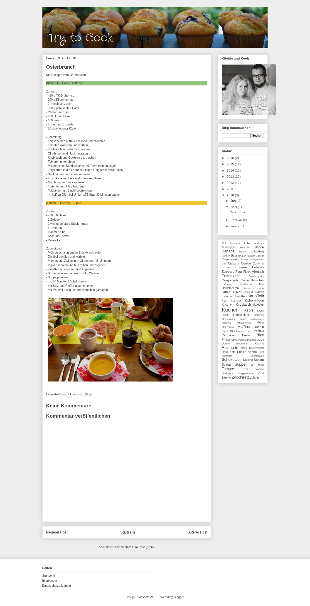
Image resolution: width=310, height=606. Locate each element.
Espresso (228, 271)
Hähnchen (257, 280)
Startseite (127, 532)
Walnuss (227, 373)
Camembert (229, 259)
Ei (263, 263)
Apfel (247, 243)
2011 (230, 189)
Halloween (227, 284)
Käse (224, 300)
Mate (243, 319)
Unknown (72, 394)
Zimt (261, 373)
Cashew (243, 259)
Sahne (252, 352)
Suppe (240, 364)
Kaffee (259, 292)
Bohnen (226, 255)
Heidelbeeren (230, 288)
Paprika (259, 331)
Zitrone (226, 377)
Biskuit (242, 251)
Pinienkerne (229, 339)
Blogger (179, 597)
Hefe (261, 284)
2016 (231, 158)
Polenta (242, 339)
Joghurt (248, 292)
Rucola (241, 352)
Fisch (247, 271)
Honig (261, 288)
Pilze (260, 335)
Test (251, 364)
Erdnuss (258, 267)
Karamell (227, 296)
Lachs (260, 310)
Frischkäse (231, 276)
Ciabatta (233, 263)
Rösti (244, 348)
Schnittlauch (257, 355)
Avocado (245, 247)
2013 (231, 176)
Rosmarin (230, 347)
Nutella (225, 331)
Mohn (260, 322)
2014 (231, 170)
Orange (240, 331)
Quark (260, 339)
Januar (236, 226)
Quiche (226, 343)
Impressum (49, 580)
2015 (231, 164)
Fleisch (258, 271)
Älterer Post (197, 532)
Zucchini (239, 377)
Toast (261, 364)
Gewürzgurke (256, 276)
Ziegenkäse (245, 373)
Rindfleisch (242, 343)
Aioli (224, 243)
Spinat (226, 364)
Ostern (249, 331)
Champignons (256, 259)
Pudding (251, 339)
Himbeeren (248, 288)
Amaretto (235, 243)
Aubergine (228, 247)
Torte (244, 369)
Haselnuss (245, 284)
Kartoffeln (256, 296)
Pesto (246, 335)
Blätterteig (257, 251)
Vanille (259, 369)
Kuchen (230, 310)
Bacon (259, 247)
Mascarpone (229, 319)
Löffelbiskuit (241, 315)
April (234, 207)
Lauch (225, 315)
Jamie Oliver (231, 292)
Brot (234, 255)
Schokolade (231, 359)
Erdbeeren (241, 267)
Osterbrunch (239, 212)
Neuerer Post (56, 532)
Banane (228, 251)
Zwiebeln (253, 377)
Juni (234, 200)
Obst (233, 331)
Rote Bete (229, 352)
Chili (224, 263)
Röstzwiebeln (256, 348)
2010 (231, 195)
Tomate (228, 369)
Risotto (259, 343)
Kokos (258, 304)
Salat (261, 352)
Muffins (243, 326)
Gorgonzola (230, 280)
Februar (237, 220)
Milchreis (226, 322)
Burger (251, 255)
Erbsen (226, 267)
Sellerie (248, 360)
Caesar (260, 255)
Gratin (245, 280)
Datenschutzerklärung (56, 585)
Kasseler (236, 300)
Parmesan (229, 335)
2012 (231, 183)
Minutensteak (244, 322)
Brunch (242, 255)
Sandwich (227, 355)
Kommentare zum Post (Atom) (134, 547)
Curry (256, 263)
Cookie (246, 263)
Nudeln (259, 327)
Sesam (259, 360)
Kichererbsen (254, 300)
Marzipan (259, 315)
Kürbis (248, 310)
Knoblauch (243, 304)
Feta (238, 271)
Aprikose (259, 243)
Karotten (240, 296)
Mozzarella (228, 327)
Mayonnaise (257, 319)
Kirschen (227, 304)
